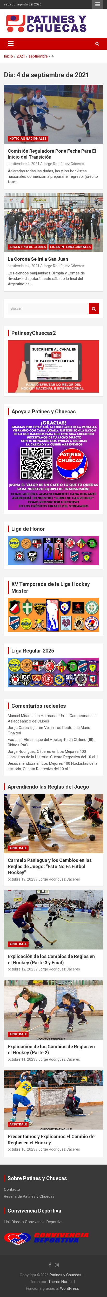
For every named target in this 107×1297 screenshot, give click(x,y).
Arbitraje (18, 848)
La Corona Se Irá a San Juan (38, 259)
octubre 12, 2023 (21, 969)
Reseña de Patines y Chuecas (29, 1196)
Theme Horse (60, 1281)
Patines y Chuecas (65, 1275)
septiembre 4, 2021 (23, 164)
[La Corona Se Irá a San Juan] (53, 223)
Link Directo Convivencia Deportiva (33, 1222)
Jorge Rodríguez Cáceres (63, 164)
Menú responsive (97, 4)
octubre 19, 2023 (21, 879)
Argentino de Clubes (27, 247)
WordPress (69, 1288)
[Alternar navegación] (10, 44)
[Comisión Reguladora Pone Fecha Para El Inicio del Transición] (53, 114)
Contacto (12, 1189)
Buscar (94, 308)
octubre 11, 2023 (21, 1059)
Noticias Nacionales (27, 138)
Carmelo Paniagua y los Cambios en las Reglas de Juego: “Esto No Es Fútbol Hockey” (50, 866)
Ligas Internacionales (70, 247)
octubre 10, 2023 (21, 1149)
